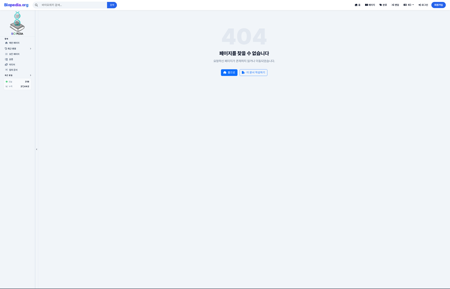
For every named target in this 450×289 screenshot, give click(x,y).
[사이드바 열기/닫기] (36, 149)
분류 (385, 5)
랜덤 (397, 5)
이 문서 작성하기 (255, 72)
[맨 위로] (442, 284)
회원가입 (438, 5)
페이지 (372, 5)
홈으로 (231, 72)
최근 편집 (8, 75)
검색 (112, 5)
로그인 (425, 5)
